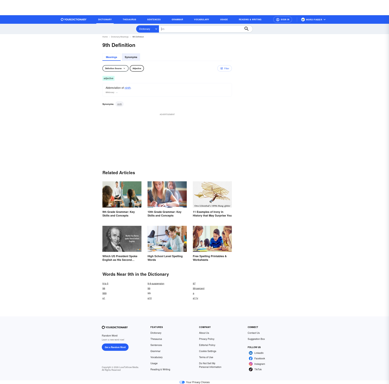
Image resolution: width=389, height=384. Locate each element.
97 (194, 283)
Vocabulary (156, 357)
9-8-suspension (156, 283)
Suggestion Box (256, 339)
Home (105, 36)
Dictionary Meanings (120, 36)
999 (104, 293)
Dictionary (144, 29)
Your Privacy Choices (198, 382)
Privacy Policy (206, 339)
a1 (103, 298)
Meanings (111, 57)
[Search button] (248, 29)
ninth (128, 88)
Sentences (156, 345)
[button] (282, 19)
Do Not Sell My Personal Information (210, 365)
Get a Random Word (115, 347)
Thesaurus (156, 339)
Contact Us (254, 333)
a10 (150, 298)
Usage (154, 363)
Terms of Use (206, 357)
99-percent (198, 288)
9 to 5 (105, 283)
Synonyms (131, 57)
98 (103, 288)
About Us (204, 333)
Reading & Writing (160, 369)
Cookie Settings (207, 351)
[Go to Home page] (74, 19)
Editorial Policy (207, 345)
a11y (195, 298)
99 (149, 288)
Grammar (155, 351)
